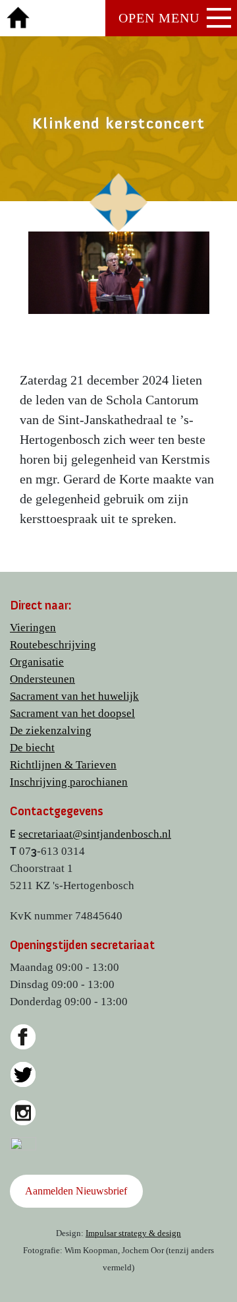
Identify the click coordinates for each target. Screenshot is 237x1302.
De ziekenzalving (51, 730)
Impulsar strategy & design (133, 1233)
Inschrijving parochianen (69, 782)
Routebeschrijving (53, 644)
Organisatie (37, 662)
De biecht (32, 747)
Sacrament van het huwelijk (74, 696)
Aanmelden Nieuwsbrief (76, 1190)
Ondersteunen (42, 679)
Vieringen (33, 627)
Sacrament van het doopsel (72, 713)
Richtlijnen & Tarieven (63, 765)
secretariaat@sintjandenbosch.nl (94, 834)
